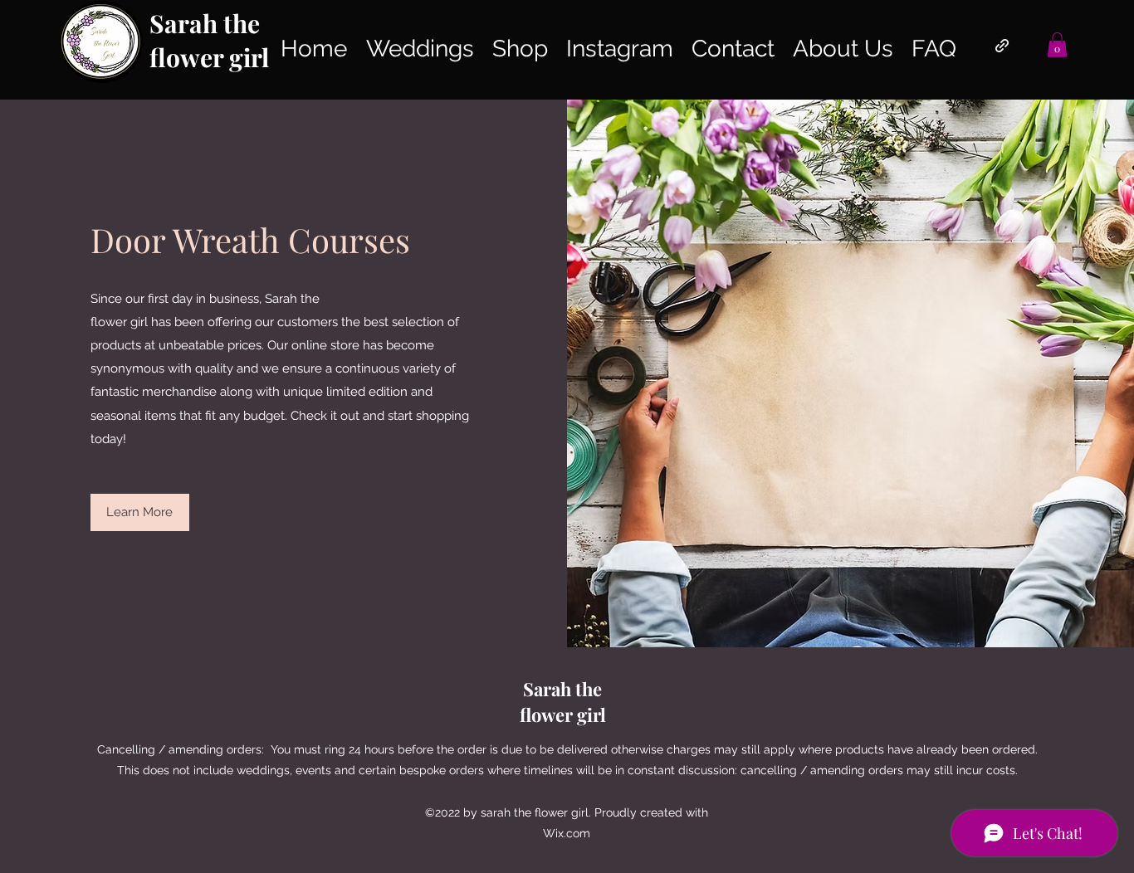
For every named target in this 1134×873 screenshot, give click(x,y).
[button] (1057, 44)
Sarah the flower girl (209, 40)
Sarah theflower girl (563, 701)
